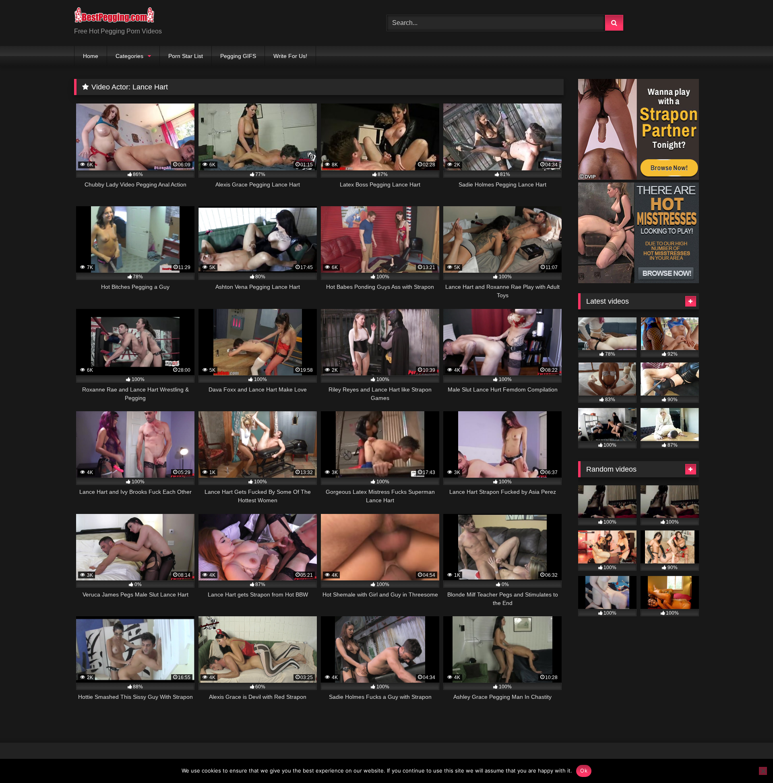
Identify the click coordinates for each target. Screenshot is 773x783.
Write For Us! (290, 56)
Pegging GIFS (238, 56)
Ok (583, 770)
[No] (763, 771)
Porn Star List (185, 56)
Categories (129, 56)
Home (90, 56)
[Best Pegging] (114, 16)
